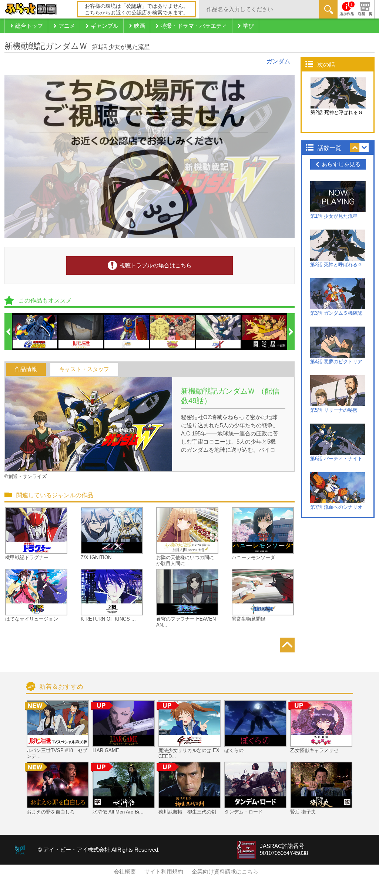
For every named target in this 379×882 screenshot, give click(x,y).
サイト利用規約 (163, 872)
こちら (92, 13)
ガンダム (278, 61)
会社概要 (125, 872)
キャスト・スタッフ (84, 369)
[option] (35, 331)
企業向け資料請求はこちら (225, 872)
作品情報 (26, 369)
